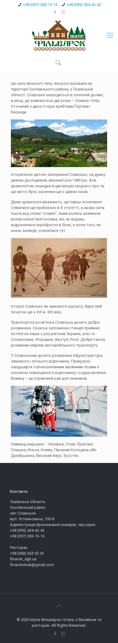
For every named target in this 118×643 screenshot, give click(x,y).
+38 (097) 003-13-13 (40, 4)
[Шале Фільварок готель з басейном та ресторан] (59, 35)
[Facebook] (55, 12)
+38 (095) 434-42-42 (84, 4)
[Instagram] (63, 12)
